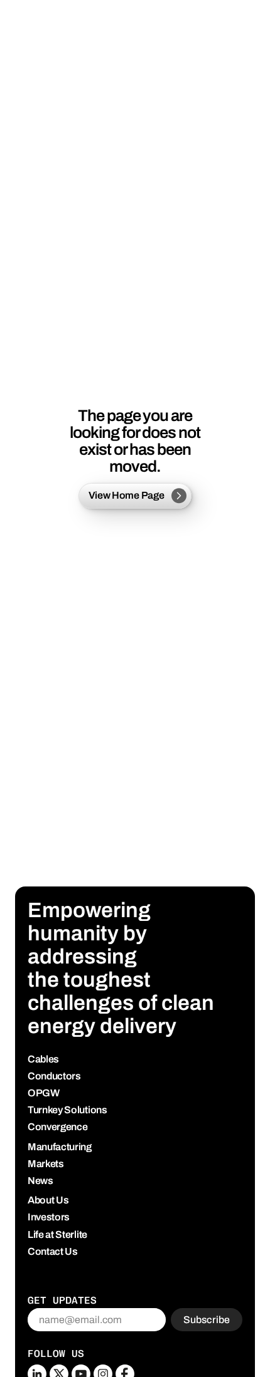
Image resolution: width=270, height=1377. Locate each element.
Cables (43, 1059)
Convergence (57, 1126)
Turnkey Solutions (67, 1109)
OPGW (44, 1093)
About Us (48, 1200)
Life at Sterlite (57, 1234)
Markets (46, 1163)
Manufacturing (60, 1146)
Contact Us (53, 1251)
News (40, 1180)
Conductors (54, 1076)
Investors (49, 1217)
